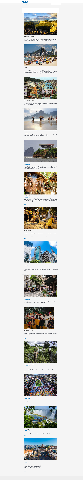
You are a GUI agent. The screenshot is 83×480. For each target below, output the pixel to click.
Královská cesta (27, 461)
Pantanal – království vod (29, 364)
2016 (24, 69)
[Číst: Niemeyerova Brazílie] (40, 150)
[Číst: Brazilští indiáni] (40, 183)
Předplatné (29, 4)
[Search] (60, 4)
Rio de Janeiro (27, 67)
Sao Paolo (26, 264)
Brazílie (26, 69)
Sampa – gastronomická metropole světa (32, 297)
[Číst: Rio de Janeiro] (40, 55)
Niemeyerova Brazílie (28, 162)
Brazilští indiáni (27, 195)
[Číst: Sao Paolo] (40, 251)
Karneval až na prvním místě (30, 397)
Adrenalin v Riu (27, 131)
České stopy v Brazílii (28, 330)
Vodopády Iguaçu (27, 429)
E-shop (26, 4)
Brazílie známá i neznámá (29, 36)
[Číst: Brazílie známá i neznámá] (40, 24)
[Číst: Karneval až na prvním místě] (40, 384)
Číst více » (25, 137)
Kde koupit (36, 4)
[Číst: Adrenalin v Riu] (40, 119)
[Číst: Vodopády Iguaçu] (40, 416)
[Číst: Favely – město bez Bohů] (40, 88)
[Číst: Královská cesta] (40, 448)
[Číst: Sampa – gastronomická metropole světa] (40, 285)
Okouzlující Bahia (27, 230)
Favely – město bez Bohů (29, 100)
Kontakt (33, 4)
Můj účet (40, 4)
